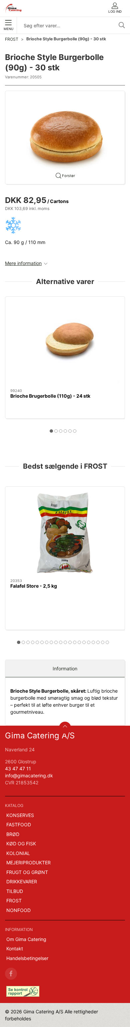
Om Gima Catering (26, 939)
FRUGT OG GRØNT (27, 872)
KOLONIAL (18, 853)
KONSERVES (20, 815)
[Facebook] (11, 974)
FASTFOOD (18, 824)
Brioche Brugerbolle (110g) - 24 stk (50, 396)
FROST (11, 39)
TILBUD (14, 891)
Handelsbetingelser (27, 958)
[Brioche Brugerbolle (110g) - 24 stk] (65, 343)
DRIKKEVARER (21, 881)
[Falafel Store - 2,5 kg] (65, 533)
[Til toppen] (65, 728)
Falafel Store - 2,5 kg (33, 586)
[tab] (51, 431)
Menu (8, 29)
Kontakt (14, 948)
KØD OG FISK (21, 843)
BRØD (12, 834)
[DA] (12, 8)
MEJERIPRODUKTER (28, 862)
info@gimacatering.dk (29, 775)
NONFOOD (18, 910)
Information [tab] (65, 668)
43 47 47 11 (18, 768)
